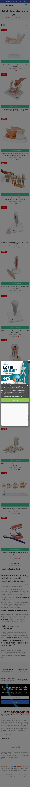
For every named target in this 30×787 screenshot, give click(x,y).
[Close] (28, 361)
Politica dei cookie (6, 396)
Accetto (15, 400)
